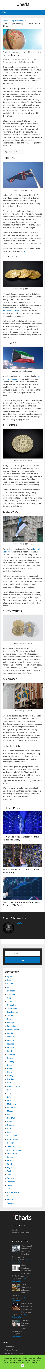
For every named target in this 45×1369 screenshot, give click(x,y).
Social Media (12, 1153)
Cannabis (11, 994)
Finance (10, 1044)
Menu (3, 12)
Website (10, 1203)
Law (9, 1097)
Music (9, 1115)
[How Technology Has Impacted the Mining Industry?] (22, 822)
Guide (9, 1065)
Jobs (9, 1093)
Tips (9, 1175)
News (9, 1122)
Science (10, 1146)
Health (10, 1069)
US (8, 1196)
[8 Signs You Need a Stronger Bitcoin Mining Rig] (22, 855)
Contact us (9, 1347)
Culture (10, 1016)
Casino (10, 1001)
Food (9, 1051)
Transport (11, 1182)
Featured (11, 1040)
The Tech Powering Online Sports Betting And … (21, 1325)
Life (9, 1100)
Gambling (11, 1054)
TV (8, 1189)
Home (10, 1083)
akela (6, 59)
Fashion (10, 1037)
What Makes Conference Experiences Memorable (26, 1308)
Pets (9, 1129)
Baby (9, 980)
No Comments (27, 62)
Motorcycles (12, 1107)
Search (22, 960)
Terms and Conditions (14, 1353)
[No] (42, 1362)
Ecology (10, 1023)
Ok (23, 1365)
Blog (9, 987)
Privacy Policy (11, 1350)
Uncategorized (13, 1192)
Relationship (12, 1139)
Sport (9, 1164)
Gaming (10, 1061)
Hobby (10, 1076)
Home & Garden (14, 1086)
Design (10, 1019)
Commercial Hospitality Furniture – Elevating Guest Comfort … (22, 1251)
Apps (9, 977)
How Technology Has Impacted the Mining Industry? (21, 838)
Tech (9, 1171)
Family (10, 1033)
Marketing (11, 1104)
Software (11, 1160)
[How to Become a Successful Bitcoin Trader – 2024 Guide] (22, 888)
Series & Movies (14, 1150)
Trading (10, 1178)
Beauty (10, 984)
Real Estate (12, 1136)
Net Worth (11, 1118)
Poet (9, 1132)
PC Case (11, 1125)
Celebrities (11, 1005)
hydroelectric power (11, 310)
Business (11, 991)
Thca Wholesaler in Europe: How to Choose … (21, 1290)
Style (9, 1168)
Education (11, 1026)
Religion (10, 1143)
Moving (10, 1111)
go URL (23, 251)
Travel (10, 1185)
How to (10, 1090)
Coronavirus (12, 1008)
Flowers (10, 1047)
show (20, 152)
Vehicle (10, 1199)
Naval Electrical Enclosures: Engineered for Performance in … (21, 1270)
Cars (9, 998)
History (10, 1072)
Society (10, 1157)
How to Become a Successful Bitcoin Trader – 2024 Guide (21, 904)
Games (10, 1058)
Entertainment (13, 1030)
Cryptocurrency (9, 62)
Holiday (10, 1079)
